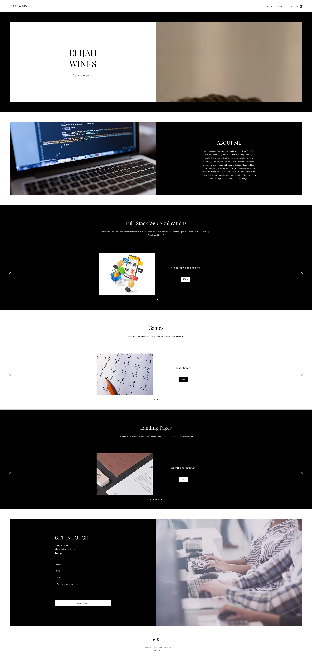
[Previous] (10, 274)
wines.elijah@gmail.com (65, 549)
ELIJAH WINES (18, 6)
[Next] (302, 274)
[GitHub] (301, 6)
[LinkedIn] (297, 6)
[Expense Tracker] (157, 299)
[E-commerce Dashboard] (154, 299)
